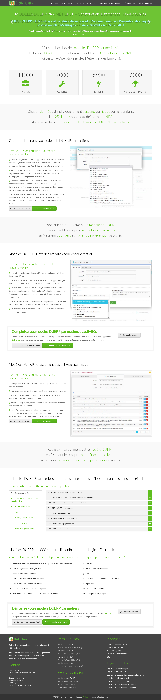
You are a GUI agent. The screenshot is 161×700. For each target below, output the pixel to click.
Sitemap (110, 657)
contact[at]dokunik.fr (22, 685)
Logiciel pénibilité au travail (118, 678)
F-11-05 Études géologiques (59, 513)
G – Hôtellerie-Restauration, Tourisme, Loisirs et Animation (34, 593)
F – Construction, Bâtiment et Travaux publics (28, 588)
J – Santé (86, 573)
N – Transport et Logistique (94, 593)
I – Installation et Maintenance (95, 568)
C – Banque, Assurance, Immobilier (24, 573)
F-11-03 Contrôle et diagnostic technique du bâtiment (69, 503)
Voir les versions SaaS (21, 208)
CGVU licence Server (115, 647)
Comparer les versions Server (59, 345)
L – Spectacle (88, 583)
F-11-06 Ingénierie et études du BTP (62, 518)
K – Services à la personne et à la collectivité (101, 578)
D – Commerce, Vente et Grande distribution (28, 578)
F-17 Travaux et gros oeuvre (22, 528)
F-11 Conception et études (21, 493)
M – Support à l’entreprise (93, 588)
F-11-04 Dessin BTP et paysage (60, 508)
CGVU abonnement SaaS (117, 644)
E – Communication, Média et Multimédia (26, 583)
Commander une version (57, 622)
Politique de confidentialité (117, 654)
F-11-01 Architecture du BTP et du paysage (65, 492)
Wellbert (86, 697)
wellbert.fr (13, 675)
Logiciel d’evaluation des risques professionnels (126, 675)
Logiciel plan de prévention (118, 681)
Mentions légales (114, 650)
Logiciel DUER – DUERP (116, 672)
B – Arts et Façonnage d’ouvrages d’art (25, 568)
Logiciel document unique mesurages (122, 684)
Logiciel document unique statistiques (122, 687)
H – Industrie (88, 564)
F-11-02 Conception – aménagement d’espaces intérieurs (70, 497)
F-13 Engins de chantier (20, 506)
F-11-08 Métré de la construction (61, 529)
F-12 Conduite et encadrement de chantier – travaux (24, 499)
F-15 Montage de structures (22, 517)
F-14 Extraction (17, 512)
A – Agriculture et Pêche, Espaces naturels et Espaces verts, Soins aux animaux (42, 564)
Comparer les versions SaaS (28, 345)
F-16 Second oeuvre (19, 523)
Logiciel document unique (117, 669)
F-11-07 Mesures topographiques (61, 524)
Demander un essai (130, 335)
